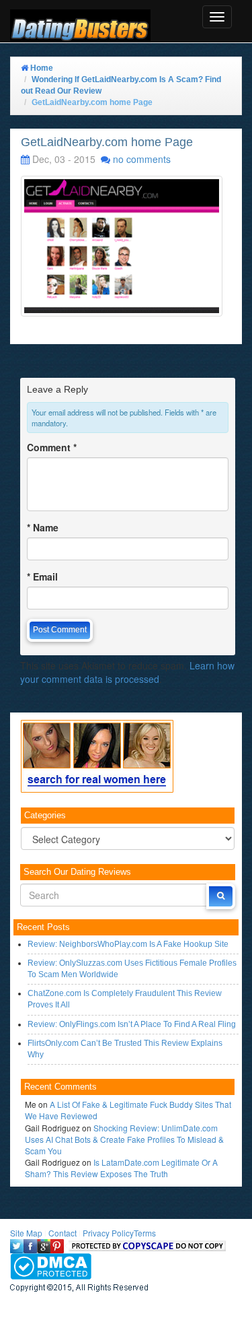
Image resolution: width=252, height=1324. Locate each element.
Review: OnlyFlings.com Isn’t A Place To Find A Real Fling (132, 1024)
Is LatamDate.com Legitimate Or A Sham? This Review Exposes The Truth (121, 1167)
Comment (52, 447)
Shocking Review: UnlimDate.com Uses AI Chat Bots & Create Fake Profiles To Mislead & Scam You (124, 1139)
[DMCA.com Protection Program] (50, 1264)
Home (40, 68)
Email (42, 576)
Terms (145, 1232)
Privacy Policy (108, 1232)
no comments (142, 159)
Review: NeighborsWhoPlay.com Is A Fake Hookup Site (128, 944)
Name (42, 527)
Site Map (26, 1232)
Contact (62, 1232)
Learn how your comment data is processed (127, 672)
